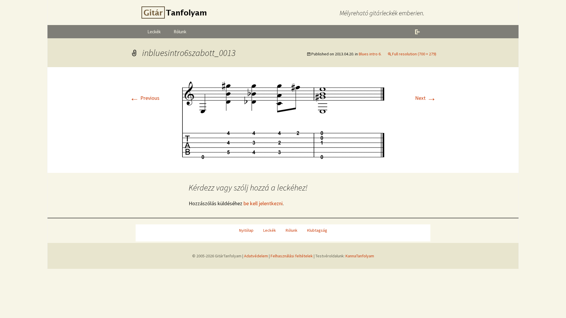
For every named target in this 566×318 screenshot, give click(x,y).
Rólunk (180, 31)
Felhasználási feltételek (292, 256)
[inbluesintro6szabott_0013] (283, 119)
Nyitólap (246, 230)
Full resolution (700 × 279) (414, 54)
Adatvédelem (256, 256)
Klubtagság (317, 230)
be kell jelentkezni (263, 203)
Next (425, 98)
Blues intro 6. (370, 54)
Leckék (154, 31)
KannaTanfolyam (359, 256)
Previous (144, 98)
